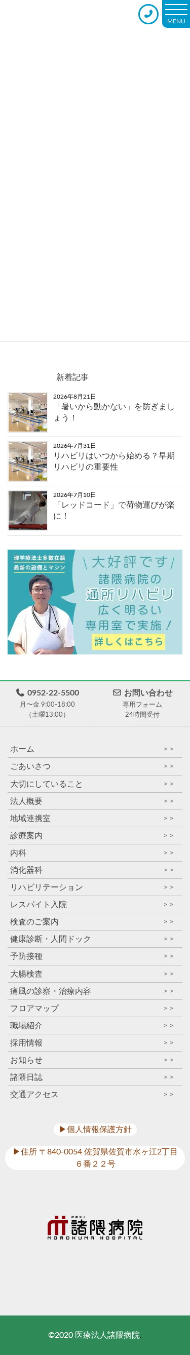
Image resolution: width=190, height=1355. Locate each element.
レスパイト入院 (92, 904)
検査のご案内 (92, 921)
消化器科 (92, 870)
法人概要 (92, 801)
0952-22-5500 (49, 703)
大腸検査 (92, 974)
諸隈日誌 (92, 1077)
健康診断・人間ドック (92, 939)
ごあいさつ (92, 766)
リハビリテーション (92, 887)
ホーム (92, 749)
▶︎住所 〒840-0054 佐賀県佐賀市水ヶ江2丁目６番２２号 (95, 1158)
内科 (92, 852)
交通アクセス (92, 1094)
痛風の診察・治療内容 (92, 991)
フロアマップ (92, 1008)
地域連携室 (92, 818)
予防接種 (92, 956)
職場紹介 (92, 1025)
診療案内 (92, 835)
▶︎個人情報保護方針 (95, 1130)
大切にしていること (92, 784)
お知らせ (92, 1060)
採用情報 (92, 1042)
